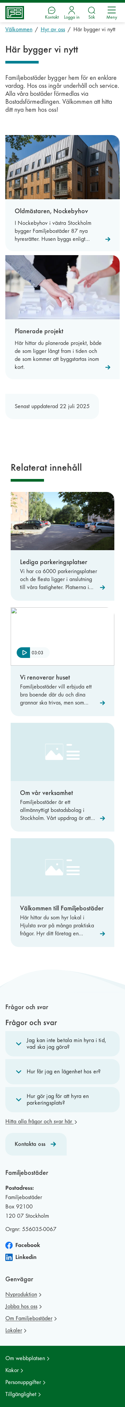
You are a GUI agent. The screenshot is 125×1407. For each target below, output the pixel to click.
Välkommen (18, 29)
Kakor (12, 1370)
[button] (62, 1043)
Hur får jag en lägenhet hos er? (64, 1071)
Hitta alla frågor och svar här (39, 1121)
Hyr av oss (53, 29)
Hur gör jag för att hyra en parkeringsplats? (58, 1099)
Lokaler (13, 1330)
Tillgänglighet (20, 1394)
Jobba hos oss (21, 1306)
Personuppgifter (23, 1382)
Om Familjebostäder (28, 1318)
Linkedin (26, 1257)
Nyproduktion (21, 1294)
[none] (33, 653)
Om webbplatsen (25, 1358)
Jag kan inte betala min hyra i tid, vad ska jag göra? (66, 1043)
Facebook (27, 1245)
